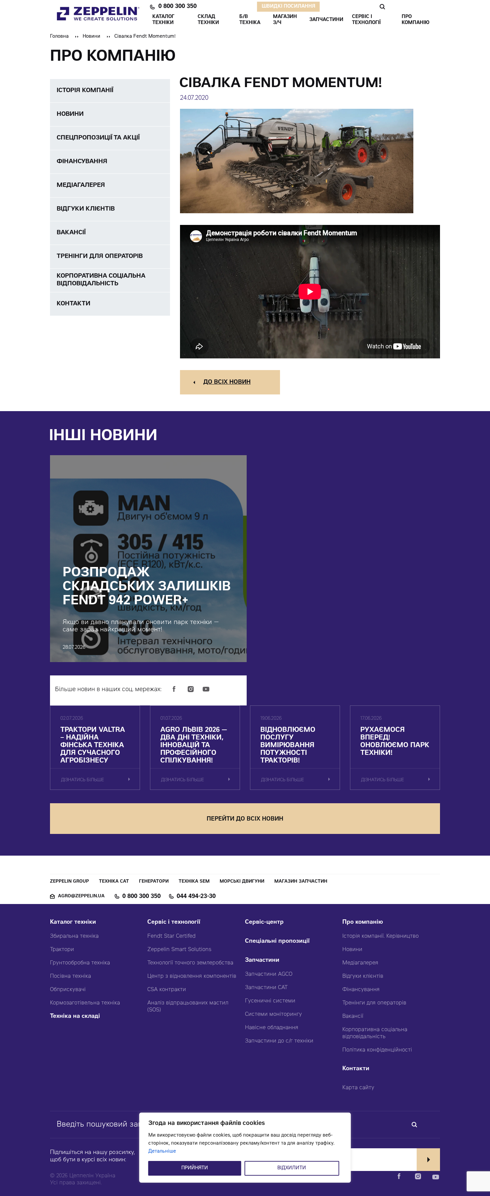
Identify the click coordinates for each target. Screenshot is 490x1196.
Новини (91, 36)
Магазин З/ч (285, 20)
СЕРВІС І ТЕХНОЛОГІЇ (366, 20)
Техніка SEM (194, 882)
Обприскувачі (68, 989)
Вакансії (352, 1016)
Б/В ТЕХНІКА (249, 20)
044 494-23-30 (196, 897)
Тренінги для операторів (374, 1003)
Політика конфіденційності (377, 1050)
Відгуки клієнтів (362, 976)
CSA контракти (166, 989)
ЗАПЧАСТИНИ (326, 20)
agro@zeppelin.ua (81, 896)
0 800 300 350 (177, 7)
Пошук (382, 6)
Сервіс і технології (173, 922)
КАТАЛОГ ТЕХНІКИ (163, 20)
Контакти (355, 1069)
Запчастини (262, 960)
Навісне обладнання (271, 1027)
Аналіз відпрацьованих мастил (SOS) (187, 1006)
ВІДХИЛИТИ (291, 1168)
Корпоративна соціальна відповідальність (374, 1033)
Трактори (62, 949)
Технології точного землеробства (190, 963)
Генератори (154, 882)
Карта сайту (358, 1088)
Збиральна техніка (74, 936)
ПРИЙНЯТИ (194, 1168)
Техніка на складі (75, 1016)
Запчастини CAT (266, 987)
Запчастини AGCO (268, 974)
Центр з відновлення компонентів (191, 976)
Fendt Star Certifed (171, 936)
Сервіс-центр (264, 922)
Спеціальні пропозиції (277, 941)
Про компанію (362, 922)
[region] (245, 1148)
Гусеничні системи (270, 1001)
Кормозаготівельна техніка (85, 1003)
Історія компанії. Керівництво (380, 936)
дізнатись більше (82, 780)
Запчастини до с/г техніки (279, 1041)
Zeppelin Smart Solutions (179, 949)
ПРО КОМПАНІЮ (415, 20)
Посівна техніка (70, 976)
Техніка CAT (114, 882)
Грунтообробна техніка (80, 963)
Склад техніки (208, 20)
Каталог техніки (73, 922)
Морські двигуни (242, 882)
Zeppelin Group (69, 882)
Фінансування (361, 989)
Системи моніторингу (273, 1014)
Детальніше (162, 1151)
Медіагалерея (360, 963)
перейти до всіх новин (245, 819)
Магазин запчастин (300, 882)
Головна (59, 36)
